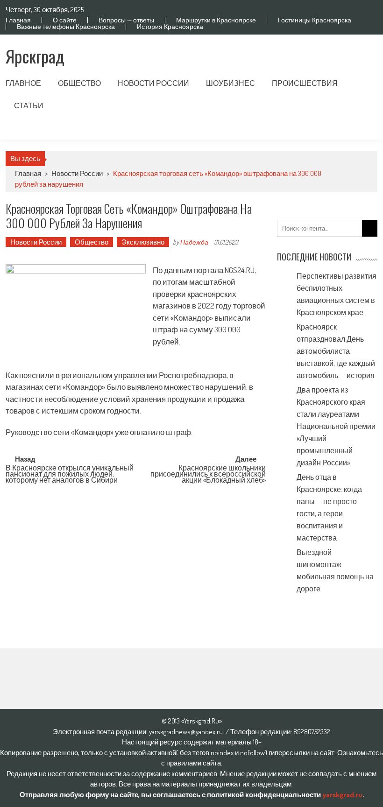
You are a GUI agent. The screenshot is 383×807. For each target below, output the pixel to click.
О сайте (65, 20)
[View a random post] (363, 128)
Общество (79, 83)
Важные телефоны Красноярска (66, 26)
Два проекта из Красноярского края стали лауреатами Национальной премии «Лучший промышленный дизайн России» (336, 426)
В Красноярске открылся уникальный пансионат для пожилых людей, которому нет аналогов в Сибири (70, 472)
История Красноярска (170, 26)
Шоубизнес (230, 83)
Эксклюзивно (142, 242)
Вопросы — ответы (126, 20)
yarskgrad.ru (342, 794)
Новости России (153, 83)
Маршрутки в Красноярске (216, 20)
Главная (18, 20)
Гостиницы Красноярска (314, 20)
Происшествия (305, 83)
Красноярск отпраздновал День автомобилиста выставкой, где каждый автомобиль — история (336, 351)
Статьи (28, 105)
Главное (23, 83)
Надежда (194, 242)
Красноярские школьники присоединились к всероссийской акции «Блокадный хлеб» (208, 472)
